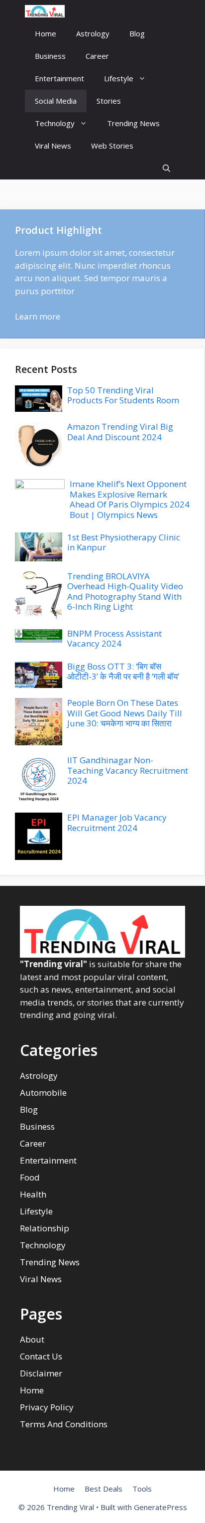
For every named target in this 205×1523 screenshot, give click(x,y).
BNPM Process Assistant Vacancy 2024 (114, 638)
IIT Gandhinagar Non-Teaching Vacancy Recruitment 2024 (127, 770)
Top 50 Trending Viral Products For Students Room (123, 395)
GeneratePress (160, 1507)
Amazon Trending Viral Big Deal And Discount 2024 (120, 431)
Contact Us (41, 1356)
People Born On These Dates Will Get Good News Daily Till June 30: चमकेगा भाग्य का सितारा (124, 713)
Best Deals (103, 1489)
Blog (137, 33)
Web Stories (112, 146)
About (32, 1339)
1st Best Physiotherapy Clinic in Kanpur (123, 542)
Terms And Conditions (63, 1424)
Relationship (44, 1228)
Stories (109, 101)
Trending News (133, 123)
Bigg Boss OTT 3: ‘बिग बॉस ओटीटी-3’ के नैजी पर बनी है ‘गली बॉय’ (123, 671)
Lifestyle (118, 78)
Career (97, 56)
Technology (55, 123)
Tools (142, 1489)
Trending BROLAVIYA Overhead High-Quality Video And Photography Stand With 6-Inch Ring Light (125, 591)
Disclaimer (41, 1373)
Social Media (56, 101)
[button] (166, 168)
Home (45, 33)
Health (33, 1194)
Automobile (43, 1092)
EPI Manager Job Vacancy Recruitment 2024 (117, 822)
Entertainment (59, 78)
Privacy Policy (47, 1407)
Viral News (53, 146)
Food (30, 1177)
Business (50, 56)
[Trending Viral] (45, 11)
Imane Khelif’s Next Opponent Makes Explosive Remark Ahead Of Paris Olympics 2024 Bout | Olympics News (130, 499)
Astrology (92, 33)
